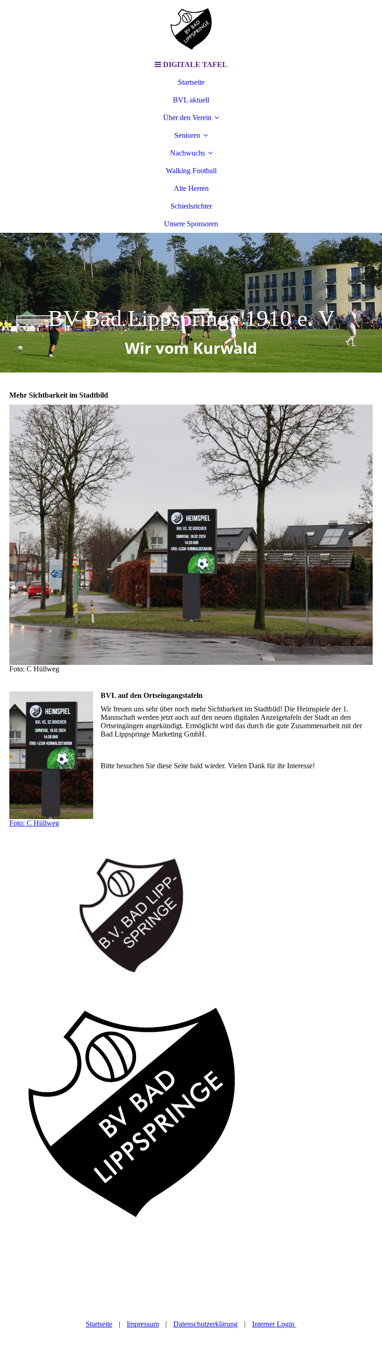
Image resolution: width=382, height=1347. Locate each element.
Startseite (191, 82)
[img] (191, 28)
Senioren (187, 135)
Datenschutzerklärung (205, 1324)
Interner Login (274, 1324)
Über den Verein (187, 118)
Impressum (143, 1324)
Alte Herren (191, 188)
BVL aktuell (191, 100)
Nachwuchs (187, 153)
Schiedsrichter (191, 206)
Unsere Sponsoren (191, 224)
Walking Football (191, 171)
